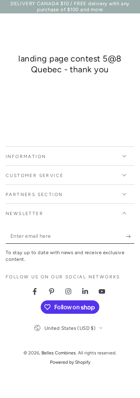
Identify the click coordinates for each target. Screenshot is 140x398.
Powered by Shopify (70, 362)
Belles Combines (58, 353)
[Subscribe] (130, 236)
